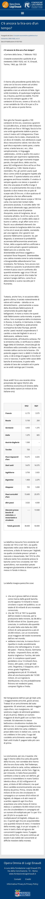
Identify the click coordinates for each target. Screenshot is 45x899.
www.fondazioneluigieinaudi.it (22, 873)
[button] (22, 13)
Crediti (28, 879)
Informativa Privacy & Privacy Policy (22, 884)
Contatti (17, 879)
